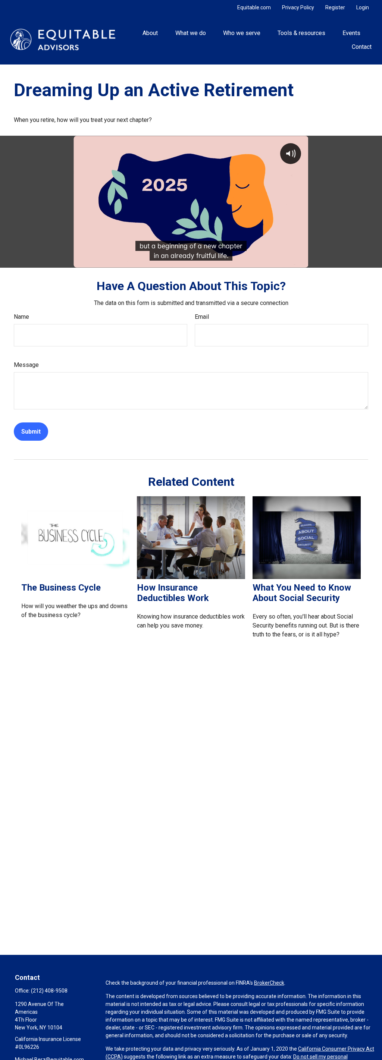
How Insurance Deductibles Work (173, 592)
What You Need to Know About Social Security (302, 592)
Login (362, 7)
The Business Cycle (61, 587)
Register (335, 7)
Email (202, 316)
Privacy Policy (298, 7)
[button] (150, 33)
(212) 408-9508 (49, 991)
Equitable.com (254, 7)
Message (26, 364)
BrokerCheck (269, 983)
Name (21, 316)
